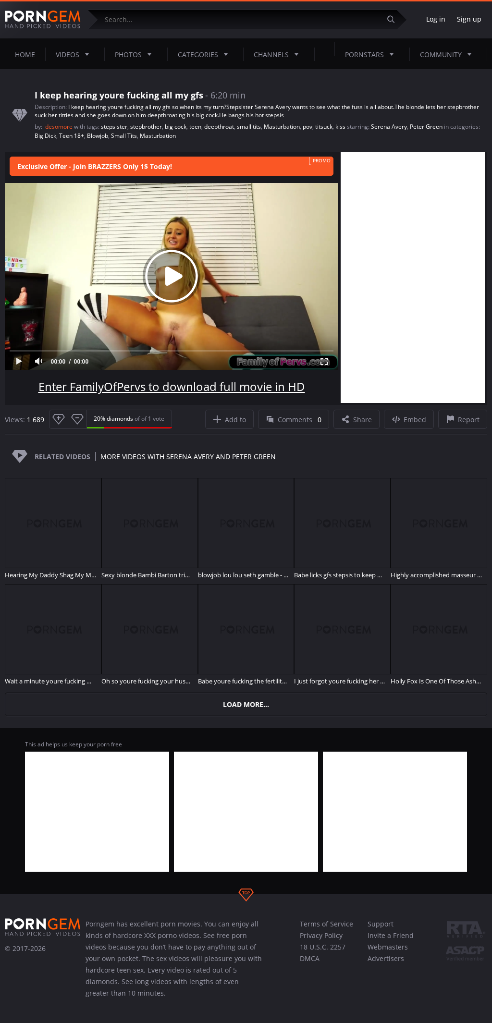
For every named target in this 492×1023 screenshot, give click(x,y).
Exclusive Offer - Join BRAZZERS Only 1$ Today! (94, 166)
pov (307, 126)
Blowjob (97, 136)
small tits (249, 126)
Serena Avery (389, 126)
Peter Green (426, 126)
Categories (198, 54)
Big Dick (45, 136)
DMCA (310, 958)
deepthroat (219, 126)
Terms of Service (326, 923)
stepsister (114, 126)
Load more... (246, 704)
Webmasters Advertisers (388, 952)
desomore (59, 126)
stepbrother (146, 126)
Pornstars (364, 54)
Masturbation (282, 126)
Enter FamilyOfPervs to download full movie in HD (171, 386)
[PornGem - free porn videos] (43, 20)
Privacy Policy (321, 935)
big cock (175, 126)
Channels (271, 54)
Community (441, 54)
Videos (67, 54)
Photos (128, 54)
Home (25, 54)
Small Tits (124, 136)
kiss (340, 126)
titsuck (323, 126)
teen (195, 126)
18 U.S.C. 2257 (322, 946)
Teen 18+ (71, 136)
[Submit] (394, 19)
